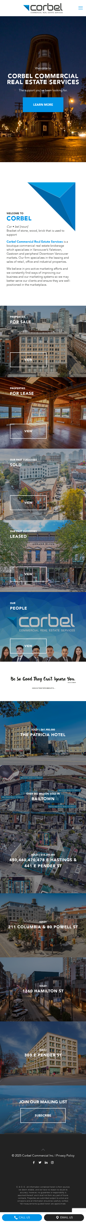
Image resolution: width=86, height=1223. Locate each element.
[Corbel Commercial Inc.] (43, 8)
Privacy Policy (65, 1156)
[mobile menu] (80, 8)
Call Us (24, 1217)
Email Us (66, 1217)
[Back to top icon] (43, 1147)
